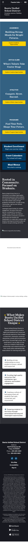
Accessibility (14, 465)
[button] (16, 2)
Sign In (14, 467)
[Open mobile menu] (3, 2)
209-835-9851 (16, 453)
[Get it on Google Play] (14, 530)
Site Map (14, 462)
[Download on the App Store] (14, 534)
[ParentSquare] (14, 526)
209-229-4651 (16, 451)
